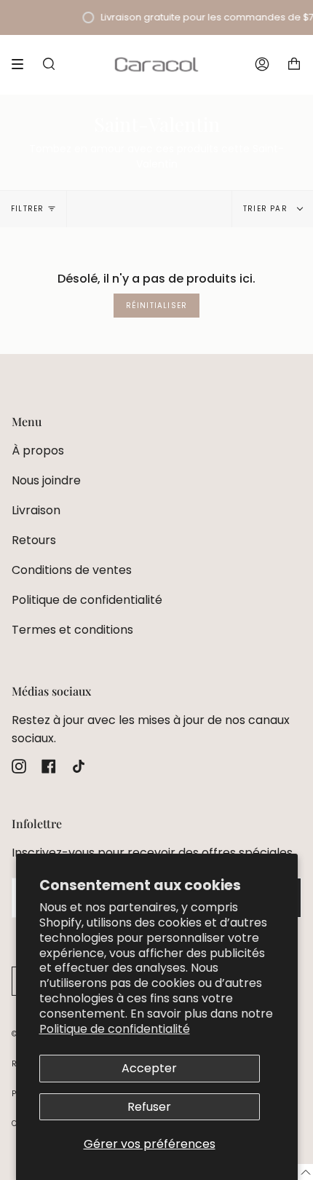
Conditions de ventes (72, 570)
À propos (38, 450)
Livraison (36, 510)
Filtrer (27, 208)
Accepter (149, 1068)
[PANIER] (294, 64)
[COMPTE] (262, 64)
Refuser (149, 1106)
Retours (34, 540)
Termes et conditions (72, 629)
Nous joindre (46, 480)
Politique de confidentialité (114, 1028)
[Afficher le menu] (22, 64)
